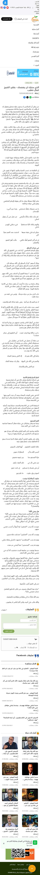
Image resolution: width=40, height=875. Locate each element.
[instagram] (1, 7)
